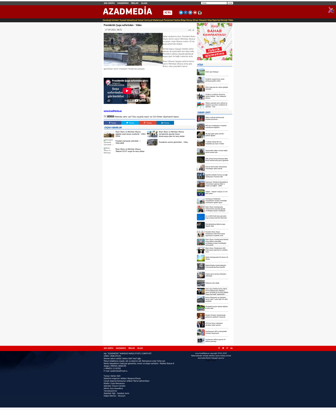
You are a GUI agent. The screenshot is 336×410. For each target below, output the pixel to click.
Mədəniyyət (158, 20)
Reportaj (216, 20)
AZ (166, 12)
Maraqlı (224, 20)
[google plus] (227, 348)
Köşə (210, 20)
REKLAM (134, 3)
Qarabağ (107, 20)
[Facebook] (185, 14)
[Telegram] (181, 14)
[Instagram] (200, 14)
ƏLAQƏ (144, 3)
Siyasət (123, 20)
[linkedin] (231, 348)
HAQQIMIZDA (123, 3)
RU (169, 12)
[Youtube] (195, 14)
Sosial (140, 20)
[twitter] (223, 348)
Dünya (189, 20)
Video (230, 20)
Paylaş (113, 123)
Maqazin (203, 20)
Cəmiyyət (148, 20)
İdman (196, 20)
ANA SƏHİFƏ (109, 3)
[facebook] (219, 348)
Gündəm (115, 20)
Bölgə (183, 20)
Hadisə (177, 20)
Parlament (168, 20)
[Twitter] (190, 14)
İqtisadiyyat (132, 20)
